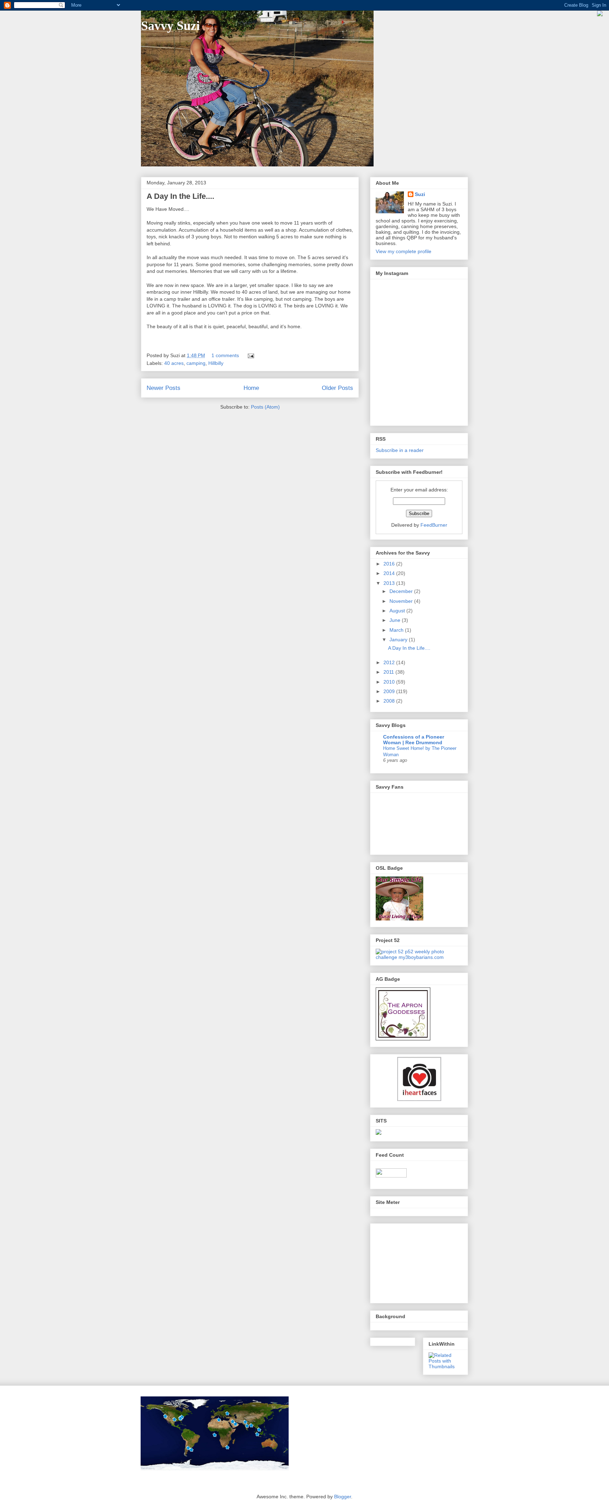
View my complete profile (403, 251)
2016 (389, 564)
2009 (389, 691)
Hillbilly (215, 363)
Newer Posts (163, 388)
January (399, 639)
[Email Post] (249, 355)
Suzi (420, 194)
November (401, 601)
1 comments (225, 355)
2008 (389, 701)
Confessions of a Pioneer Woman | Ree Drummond (413, 739)
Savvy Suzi (170, 26)
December (401, 591)
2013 (389, 583)
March (397, 630)
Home (251, 388)
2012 (389, 662)
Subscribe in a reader (400, 450)
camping (195, 363)
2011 (389, 672)
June (395, 620)
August (397, 610)
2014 (389, 573)
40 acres (174, 363)
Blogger (342, 1496)
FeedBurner (433, 525)
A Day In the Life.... (180, 196)
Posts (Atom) (265, 407)
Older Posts (337, 388)
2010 (389, 682)
